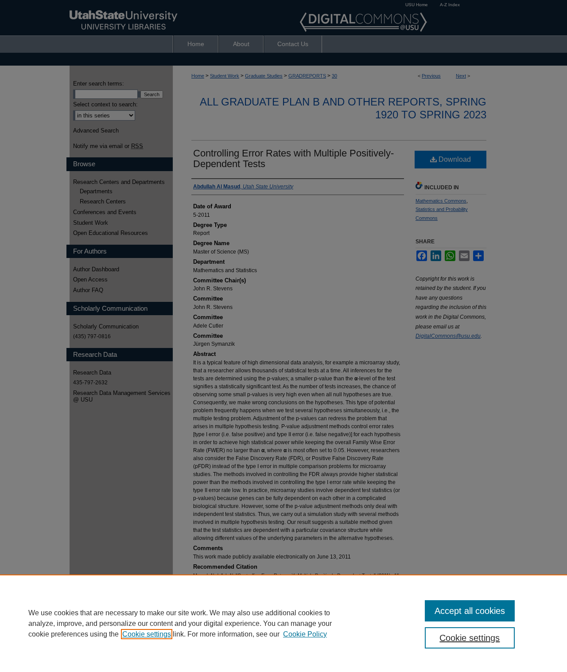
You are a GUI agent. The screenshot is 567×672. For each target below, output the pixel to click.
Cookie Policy (305, 634)
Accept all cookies (470, 611)
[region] (283, 623)
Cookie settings (146, 634)
